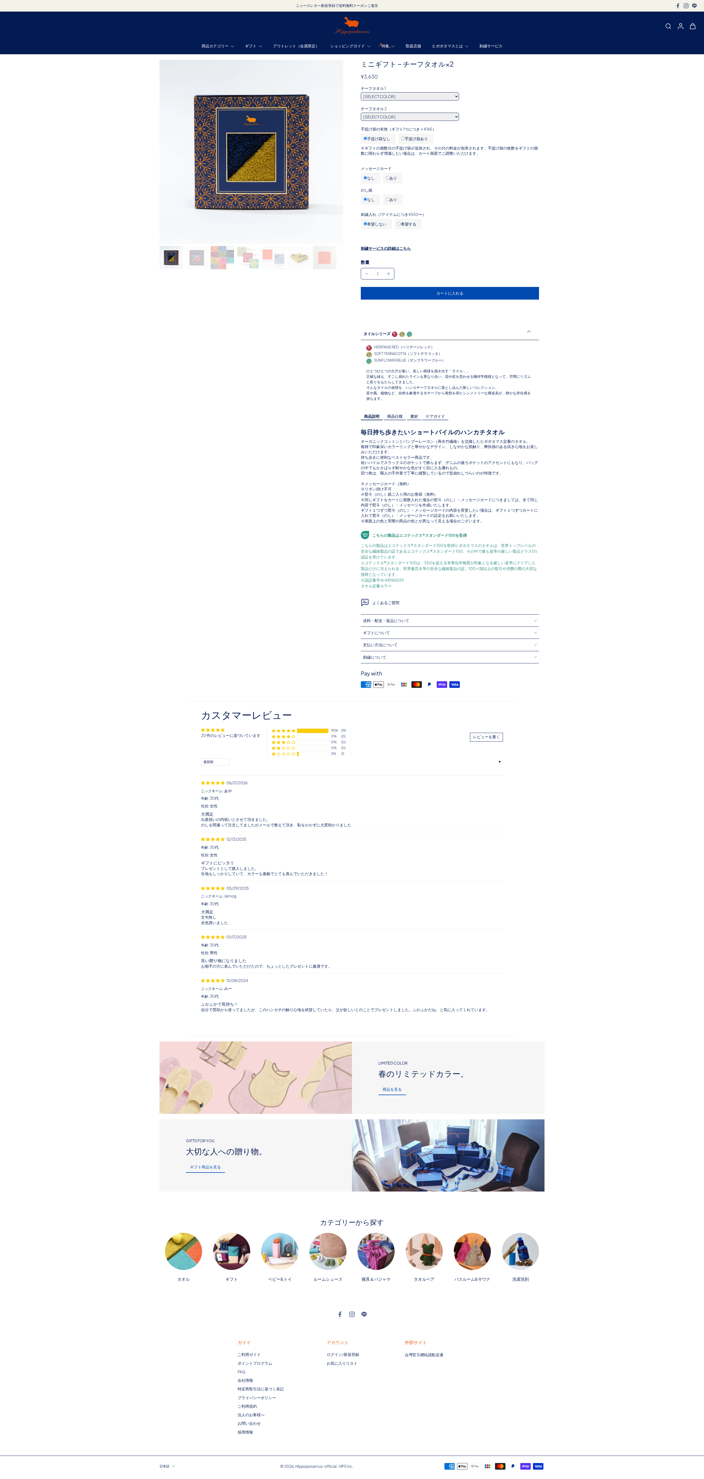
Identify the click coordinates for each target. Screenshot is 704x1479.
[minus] (366, 273)
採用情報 (245, 1431)
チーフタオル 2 (374, 108)
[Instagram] (686, 5)
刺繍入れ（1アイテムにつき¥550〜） (393, 214)
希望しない (376, 223)
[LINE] (694, 5)
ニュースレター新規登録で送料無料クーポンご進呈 (337, 5)
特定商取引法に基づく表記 (261, 1388)
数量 (365, 262)
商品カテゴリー (215, 46)
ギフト (251, 46)
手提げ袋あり (416, 138)
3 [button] (350, 1023)
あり (393, 177)
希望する (408, 223)
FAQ (241, 1371)
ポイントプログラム (255, 1362)
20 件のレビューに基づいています (230, 735)
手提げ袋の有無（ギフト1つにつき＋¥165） (398, 128)
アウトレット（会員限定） (296, 46)
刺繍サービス (490, 46)
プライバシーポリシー (257, 1397)
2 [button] (342, 1023)
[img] (213, 782)
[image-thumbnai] (171, 257)
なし (371, 177)
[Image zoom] (251, 152)
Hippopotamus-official (316, 1466)
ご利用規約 (247, 1406)
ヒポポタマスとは (447, 46)
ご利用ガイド (249, 1354)
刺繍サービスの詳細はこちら (386, 248)
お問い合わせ (249, 1423)
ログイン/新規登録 (343, 1354)
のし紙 (366, 190)
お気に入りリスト (342, 1362)
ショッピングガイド (347, 46)
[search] (668, 25)
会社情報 (245, 1380)
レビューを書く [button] (486, 736)
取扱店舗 (413, 46)
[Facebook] (678, 5)
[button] (450, 293)
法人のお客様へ (251, 1414)
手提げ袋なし (378, 138)
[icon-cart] (692, 26)
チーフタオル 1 (373, 88)
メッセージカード (376, 168)
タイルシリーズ (377, 333)
